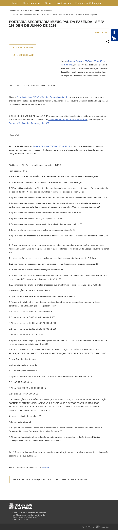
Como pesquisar (31, 3)
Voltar (97, 32)
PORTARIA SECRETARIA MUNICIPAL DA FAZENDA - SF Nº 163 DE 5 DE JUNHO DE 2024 (46, 15)
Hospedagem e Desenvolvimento (95, 526)
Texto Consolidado (23, 55)
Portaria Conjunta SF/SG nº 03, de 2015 (51, 146)
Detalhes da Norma (22, 47)
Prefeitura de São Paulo (20, 505)
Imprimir (105, 32)
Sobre (48, 3)
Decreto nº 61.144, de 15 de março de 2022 (29, 123)
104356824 (46, 467)
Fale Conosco (63, 3)
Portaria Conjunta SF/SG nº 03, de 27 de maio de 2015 (42, 97)
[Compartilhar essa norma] (107, 43)
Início (15, 3)
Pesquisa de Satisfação (88, 3)
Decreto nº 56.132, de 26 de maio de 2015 (67, 119)
